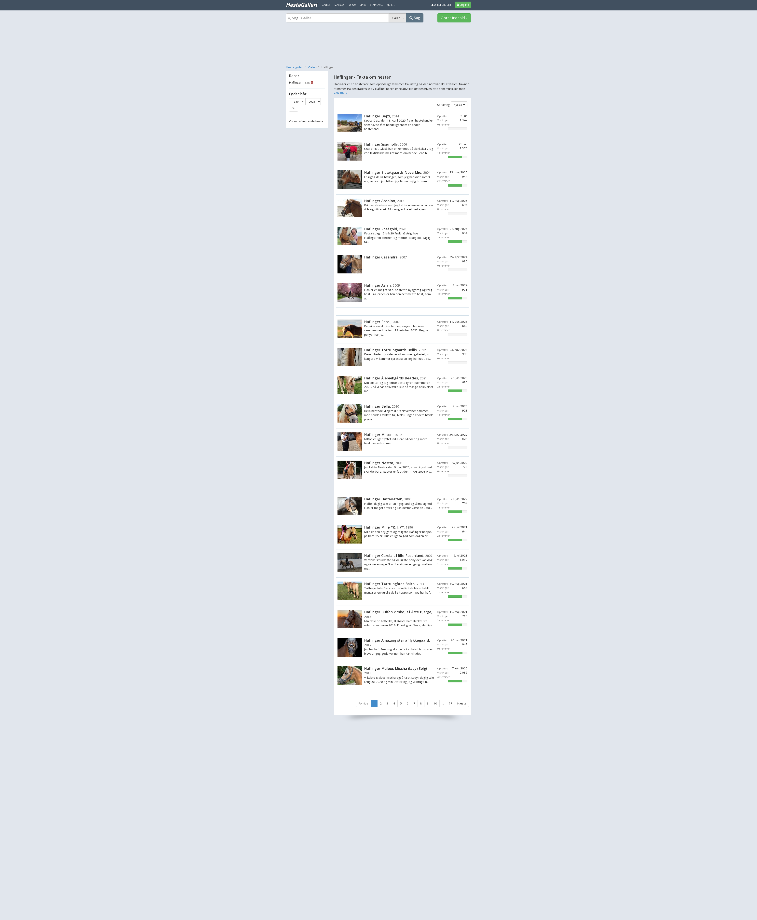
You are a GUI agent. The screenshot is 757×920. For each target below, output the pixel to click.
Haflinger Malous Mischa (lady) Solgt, (396, 670)
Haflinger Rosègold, (385, 229)
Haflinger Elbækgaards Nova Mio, (397, 172)
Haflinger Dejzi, (381, 116)
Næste (461, 703)
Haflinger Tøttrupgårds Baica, (394, 583)
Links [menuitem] (363, 5)
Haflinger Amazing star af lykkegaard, (397, 642)
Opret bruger (442, 5)
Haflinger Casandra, (385, 257)
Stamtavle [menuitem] (376, 5)
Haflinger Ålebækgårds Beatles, (395, 378)
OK (294, 108)
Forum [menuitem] (352, 5)
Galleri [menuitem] (326, 5)
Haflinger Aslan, (382, 285)
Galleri (312, 67)
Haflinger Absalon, (384, 200)
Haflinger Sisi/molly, (385, 144)
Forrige (363, 703)
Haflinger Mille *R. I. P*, (388, 527)
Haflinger (299, 82)
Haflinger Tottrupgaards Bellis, (395, 350)
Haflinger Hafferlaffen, (387, 499)
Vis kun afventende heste (306, 121)
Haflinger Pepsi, (382, 321)
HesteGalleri (301, 4)
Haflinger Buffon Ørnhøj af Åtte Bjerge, (398, 614)
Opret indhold (453, 17)
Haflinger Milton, (383, 434)
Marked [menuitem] (339, 5)
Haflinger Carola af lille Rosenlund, (398, 555)
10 (435, 703)
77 (450, 703)
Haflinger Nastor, (383, 462)
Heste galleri (294, 67)
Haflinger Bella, (381, 406)
